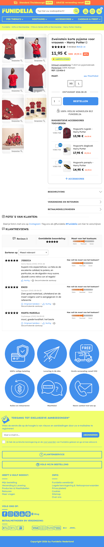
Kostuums (38, 19)
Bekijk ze (81, 46)
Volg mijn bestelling (54, 464)
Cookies (56, 491)
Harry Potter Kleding (72, 27)
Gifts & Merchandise (20, 27)
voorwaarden (49, 442)
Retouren (7, 491)
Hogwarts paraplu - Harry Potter (83, 164)
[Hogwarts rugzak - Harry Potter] (67, 133)
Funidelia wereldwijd (62, 482)
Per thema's (13, 19)
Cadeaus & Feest (88, 19)
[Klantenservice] (92, 11)
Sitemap (56, 494)
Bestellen (80, 101)
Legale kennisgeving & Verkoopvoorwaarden (75, 485)
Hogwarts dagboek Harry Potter (83, 147)
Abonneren (90, 435)
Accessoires (63, 19)
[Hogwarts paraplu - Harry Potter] (67, 166)
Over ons (56, 497)
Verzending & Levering (13, 485)
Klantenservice (53, 454)
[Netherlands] (4, 514)
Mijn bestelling (9, 482)
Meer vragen (8, 494)
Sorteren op (11, 252)
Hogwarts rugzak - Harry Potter (82, 130)
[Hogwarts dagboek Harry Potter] (67, 149)
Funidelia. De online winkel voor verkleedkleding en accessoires (17, 11)
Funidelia (6, 27)
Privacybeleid (59, 488)
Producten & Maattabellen (15, 488)
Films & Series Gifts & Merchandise (46, 27)
